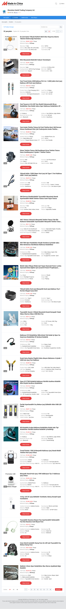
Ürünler (16, 17)
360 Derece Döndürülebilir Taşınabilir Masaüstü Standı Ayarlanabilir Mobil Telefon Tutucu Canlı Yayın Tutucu (39, 197)
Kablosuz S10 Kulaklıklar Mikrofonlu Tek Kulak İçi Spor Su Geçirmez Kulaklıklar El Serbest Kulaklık (40, 336)
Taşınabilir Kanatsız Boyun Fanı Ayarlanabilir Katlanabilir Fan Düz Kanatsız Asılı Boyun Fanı (40, 521)
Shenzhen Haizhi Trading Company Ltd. (21, 10)
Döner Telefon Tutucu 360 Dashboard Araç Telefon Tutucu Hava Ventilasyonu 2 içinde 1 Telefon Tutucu (40, 151)
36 (13, 589)
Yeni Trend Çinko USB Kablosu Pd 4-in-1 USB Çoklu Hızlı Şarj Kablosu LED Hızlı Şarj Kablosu (41, 82)
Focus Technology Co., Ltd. (32, 599)
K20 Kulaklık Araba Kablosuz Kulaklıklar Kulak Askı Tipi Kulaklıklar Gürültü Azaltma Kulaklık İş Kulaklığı (39, 428)
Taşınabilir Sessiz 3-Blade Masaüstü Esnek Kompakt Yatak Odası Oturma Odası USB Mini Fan (40, 313)
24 (10, 589)
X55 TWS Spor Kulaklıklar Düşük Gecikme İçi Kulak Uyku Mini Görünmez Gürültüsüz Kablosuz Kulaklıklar (39, 244)
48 (17, 589)
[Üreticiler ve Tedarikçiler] (12, 3)
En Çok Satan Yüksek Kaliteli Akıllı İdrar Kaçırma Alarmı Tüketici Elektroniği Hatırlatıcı (39, 38)
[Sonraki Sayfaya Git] (60, 31)
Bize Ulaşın (34, 17)
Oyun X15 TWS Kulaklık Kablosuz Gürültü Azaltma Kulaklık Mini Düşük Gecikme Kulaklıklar (40, 382)
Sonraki (58, 589)
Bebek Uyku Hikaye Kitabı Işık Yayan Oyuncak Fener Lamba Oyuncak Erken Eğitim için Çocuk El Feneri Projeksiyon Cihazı (40, 267)
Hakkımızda (24, 17)
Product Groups (9, 27)
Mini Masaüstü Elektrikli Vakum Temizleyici (35, 60)
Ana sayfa (6, 17)
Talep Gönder (25, 54)
